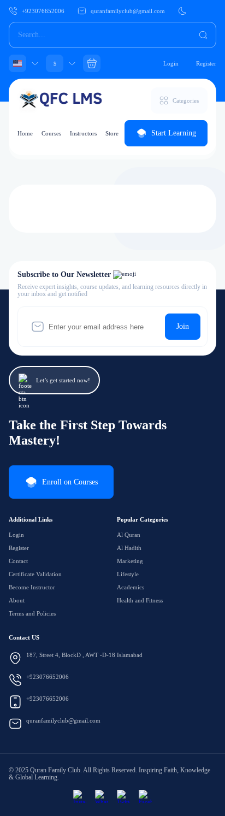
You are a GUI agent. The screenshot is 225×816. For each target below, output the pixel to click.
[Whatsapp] (101, 796)
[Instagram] (79, 796)
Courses (51, 133)
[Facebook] (145, 796)
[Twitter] (123, 796)
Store (112, 133)
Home (25, 133)
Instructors (83, 133)
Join (182, 326)
